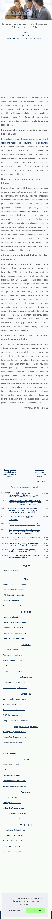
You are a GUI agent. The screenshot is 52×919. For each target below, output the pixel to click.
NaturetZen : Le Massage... (13, 743)
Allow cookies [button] (35, 911)
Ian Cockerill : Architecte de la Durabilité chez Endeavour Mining (24, 556)
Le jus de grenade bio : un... (14, 671)
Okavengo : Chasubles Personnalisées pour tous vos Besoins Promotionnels (24, 544)
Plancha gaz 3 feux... (11, 650)
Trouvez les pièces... (11, 753)
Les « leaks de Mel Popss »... (14, 589)
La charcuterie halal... (11, 666)
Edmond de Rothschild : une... (14, 699)
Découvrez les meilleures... (13, 655)
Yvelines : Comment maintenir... (15, 633)
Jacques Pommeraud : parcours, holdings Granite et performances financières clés (25, 524)
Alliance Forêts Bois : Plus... (13, 606)
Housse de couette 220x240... (14, 682)
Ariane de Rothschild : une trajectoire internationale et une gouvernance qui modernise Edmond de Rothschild (23, 510)
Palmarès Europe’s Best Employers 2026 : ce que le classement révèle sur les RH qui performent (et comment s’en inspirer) (25, 502)
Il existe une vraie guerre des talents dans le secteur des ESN (24, 143)
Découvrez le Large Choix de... (15, 688)
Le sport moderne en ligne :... (14, 786)
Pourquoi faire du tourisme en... (15, 813)
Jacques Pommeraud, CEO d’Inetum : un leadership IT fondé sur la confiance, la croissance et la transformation (24, 531)
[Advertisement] (26, 67)
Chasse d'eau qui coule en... (14, 628)
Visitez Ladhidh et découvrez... (14, 660)
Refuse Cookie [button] (15, 911)
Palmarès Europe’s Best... (13, 704)
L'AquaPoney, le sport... (12, 775)
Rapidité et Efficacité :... (12, 617)
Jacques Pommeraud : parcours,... (16, 721)
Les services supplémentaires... (15, 622)
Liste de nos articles (10, 571)
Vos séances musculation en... (14, 781)
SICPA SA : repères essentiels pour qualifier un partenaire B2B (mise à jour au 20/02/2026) (25, 518)
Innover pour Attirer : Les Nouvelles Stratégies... (24, 38)
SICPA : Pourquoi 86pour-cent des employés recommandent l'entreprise (23, 550)
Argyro (25, 33)
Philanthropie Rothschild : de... (14, 830)
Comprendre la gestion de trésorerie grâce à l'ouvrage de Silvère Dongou (25, 538)
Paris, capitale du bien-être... (14, 748)
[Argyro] (26, 10)
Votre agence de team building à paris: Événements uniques (10, 473)
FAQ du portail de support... (13, 595)
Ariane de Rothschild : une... (14, 710)
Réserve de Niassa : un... (12, 797)
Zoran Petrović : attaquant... (13, 764)
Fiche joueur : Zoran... (11, 770)
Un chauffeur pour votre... (13, 819)
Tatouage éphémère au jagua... (15, 584)
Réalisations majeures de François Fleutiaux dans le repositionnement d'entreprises (39, 475)
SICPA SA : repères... (11, 715)
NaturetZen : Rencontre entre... (15, 737)
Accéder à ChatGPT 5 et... (13, 841)
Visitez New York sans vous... (14, 808)
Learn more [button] (25, 904)
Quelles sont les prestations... (14, 638)
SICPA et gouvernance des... (14, 835)
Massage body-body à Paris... (14, 732)
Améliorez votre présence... (13, 851)
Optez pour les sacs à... (12, 803)
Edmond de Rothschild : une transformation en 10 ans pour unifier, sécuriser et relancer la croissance (23, 494)
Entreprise (25, 35)
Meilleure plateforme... (11, 600)
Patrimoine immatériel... (12, 846)
